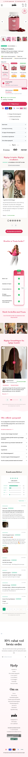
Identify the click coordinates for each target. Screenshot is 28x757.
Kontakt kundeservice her (14, 727)
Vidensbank (14, 707)
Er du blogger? (14, 679)
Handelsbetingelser (14, 697)
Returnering (14, 695)
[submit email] (25, 656)
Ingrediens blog (14, 709)
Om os (14, 693)
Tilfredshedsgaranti (14, 703)
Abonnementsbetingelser (14, 701)
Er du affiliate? (14, 677)
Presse (14, 671)
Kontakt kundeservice (6, 429)
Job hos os (14, 705)
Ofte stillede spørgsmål (14, 673)
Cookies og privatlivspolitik (14, 699)
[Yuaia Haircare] (14, 5)
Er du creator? (14, 675)
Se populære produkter (14, 231)
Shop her (4, 394)
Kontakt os (14, 669)
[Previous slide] (7, 400)
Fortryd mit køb (14, 683)
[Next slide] (15, 225)
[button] (8, 220)
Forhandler (14, 681)
